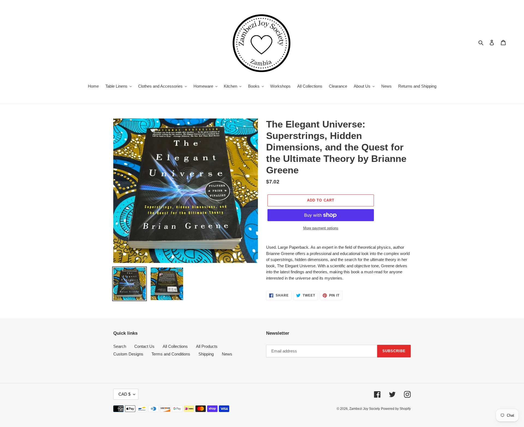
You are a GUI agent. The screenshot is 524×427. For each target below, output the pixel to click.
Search (119, 346)
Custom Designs (128, 354)
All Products (207, 346)
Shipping (206, 354)
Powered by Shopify (396, 409)
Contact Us (144, 346)
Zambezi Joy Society (364, 409)
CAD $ (124, 394)
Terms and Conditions (170, 354)
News (227, 354)
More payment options (320, 228)
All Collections (175, 346)
